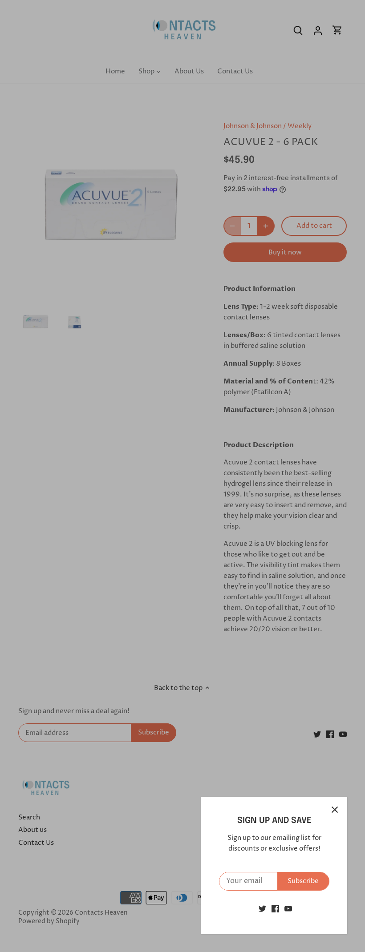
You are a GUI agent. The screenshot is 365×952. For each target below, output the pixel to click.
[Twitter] (262, 908)
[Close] (335, 809)
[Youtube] (288, 908)
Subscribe (303, 881)
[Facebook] (275, 908)
